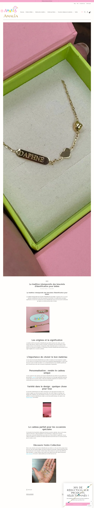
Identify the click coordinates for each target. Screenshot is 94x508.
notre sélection (29, 453)
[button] (90, 506)
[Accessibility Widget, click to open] (2, 11)
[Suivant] (58, 1)
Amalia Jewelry (29, 397)
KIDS (47, 281)
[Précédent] (35, 1)
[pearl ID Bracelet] (47, 319)
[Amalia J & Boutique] (10, 12)
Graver (33, 377)
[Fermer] (91, 485)
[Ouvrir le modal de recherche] (85, 12)
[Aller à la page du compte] (87, 12)
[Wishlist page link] (82, 12)
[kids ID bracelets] (47, 471)
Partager (30, 489)
